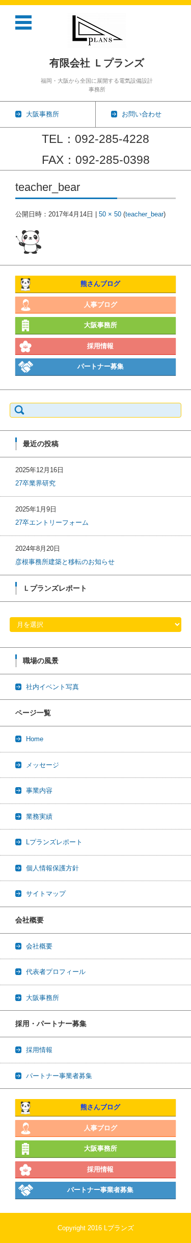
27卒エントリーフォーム (52, 522)
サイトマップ (46, 893)
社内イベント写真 (52, 687)
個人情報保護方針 (52, 868)
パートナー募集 (100, 366)
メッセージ (42, 765)
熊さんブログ (100, 283)
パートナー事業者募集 (59, 1076)
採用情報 (100, 346)
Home (34, 739)
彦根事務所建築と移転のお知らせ (65, 562)
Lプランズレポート (54, 842)
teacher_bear (144, 214)
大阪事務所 (100, 325)
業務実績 (39, 816)
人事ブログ (100, 304)
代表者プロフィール (56, 972)
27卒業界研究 (35, 483)
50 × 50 (110, 214)
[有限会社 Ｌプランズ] (96, 30)
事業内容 (39, 790)
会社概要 (39, 946)
